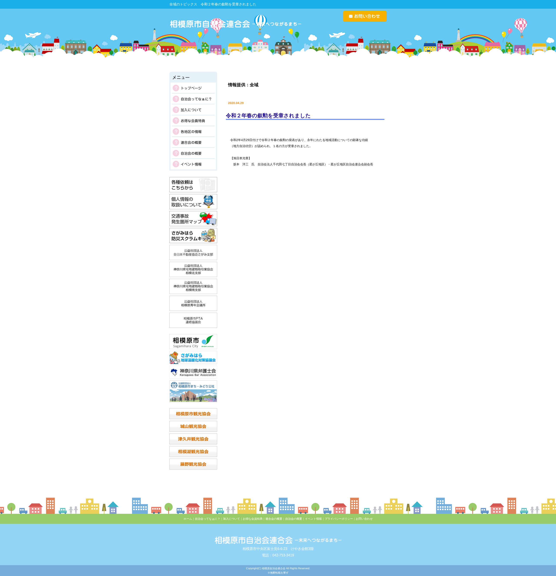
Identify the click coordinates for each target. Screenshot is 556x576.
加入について (193, 109)
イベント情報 (193, 164)
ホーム (188, 518)
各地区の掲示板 (193, 131)
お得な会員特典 (193, 120)
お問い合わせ (364, 518)
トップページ (193, 88)
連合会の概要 (193, 142)
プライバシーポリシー (339, 518)
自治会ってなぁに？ (193, 98)
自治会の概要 (193, 153)
